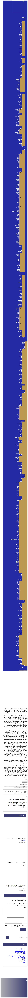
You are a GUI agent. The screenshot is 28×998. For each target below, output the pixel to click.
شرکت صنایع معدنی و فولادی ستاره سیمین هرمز (18, 267)
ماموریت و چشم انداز (20, 284)
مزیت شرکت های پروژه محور (20, 30)
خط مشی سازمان (20, 335)
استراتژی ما (20, 288)
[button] (25, 339)
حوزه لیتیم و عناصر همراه (19, 952)
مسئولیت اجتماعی (20, 303)
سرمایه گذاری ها (23, 148)
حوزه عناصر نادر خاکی (20, 68)
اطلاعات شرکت (20, 300)
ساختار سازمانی (20, 291)
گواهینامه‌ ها (20, 332)
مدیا (24, 962)
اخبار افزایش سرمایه (20, 948)
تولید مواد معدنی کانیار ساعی (18, 175)
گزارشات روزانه (17, 133)
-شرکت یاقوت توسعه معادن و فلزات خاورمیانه (17, 222)
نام (25, 918)
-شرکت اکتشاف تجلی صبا (17, 194)
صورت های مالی (17, 120)
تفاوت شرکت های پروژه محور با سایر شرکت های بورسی (20, 39)
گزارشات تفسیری (17, 117)
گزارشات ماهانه (17, 130)
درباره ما (23, 601)
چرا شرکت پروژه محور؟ (20, 24)
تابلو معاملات (20, 101)
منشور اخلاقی (20, 294)
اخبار (23, 57)
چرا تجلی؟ (20, 51)
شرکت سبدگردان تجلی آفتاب (17, 243)
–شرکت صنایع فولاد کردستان (17, 214)
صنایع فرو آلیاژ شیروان (17, 237)
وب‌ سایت (24, 922)
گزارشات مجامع (20, 140)
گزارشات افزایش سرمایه (17, 124)
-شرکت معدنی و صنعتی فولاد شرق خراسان (17, 183)
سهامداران (22, 92)
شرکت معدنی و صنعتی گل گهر (17, 326)
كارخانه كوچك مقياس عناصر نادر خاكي (16, 956)
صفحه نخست (23, 343)
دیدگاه (25, 907)
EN (23, 337)
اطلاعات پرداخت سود (20, 104)
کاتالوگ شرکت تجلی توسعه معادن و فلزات (17, 83)
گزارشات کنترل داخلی (17, 110)
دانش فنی (24, 392)
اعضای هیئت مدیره (20, 297)
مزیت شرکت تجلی (20, 48)
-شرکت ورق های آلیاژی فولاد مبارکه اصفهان (17, 230)
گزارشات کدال (20, 98)
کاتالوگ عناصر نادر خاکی (18, 89)
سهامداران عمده (20, 306)
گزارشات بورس (20, 127)
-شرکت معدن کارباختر (17, 189)
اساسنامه (20, 137)
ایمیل (24, 920)
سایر (21, 252)
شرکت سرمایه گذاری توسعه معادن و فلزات (17, 312)
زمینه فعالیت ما (20, 279)
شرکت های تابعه (20, 152)
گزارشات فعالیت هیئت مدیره (20, 143)
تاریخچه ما (20, 276)
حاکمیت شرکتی (20, 107)
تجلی (26, 779)
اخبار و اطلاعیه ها (20, 60)
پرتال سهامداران (20, 95)
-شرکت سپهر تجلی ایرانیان (17, 156)
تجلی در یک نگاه (24, 346)
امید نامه (21, 135)
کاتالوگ (20, 77)
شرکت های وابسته (20, 170)
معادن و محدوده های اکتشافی (20, 249)
